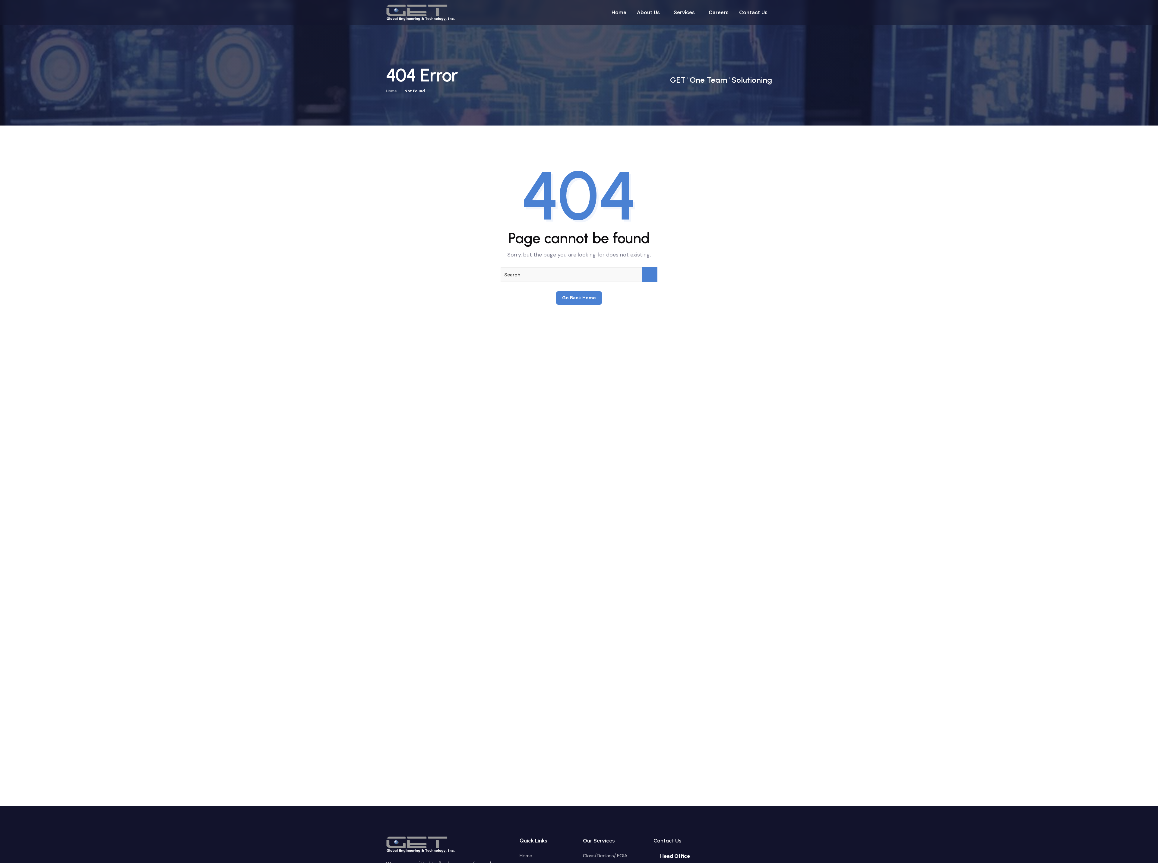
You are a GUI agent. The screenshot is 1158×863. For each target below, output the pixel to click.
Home (391, 91)
